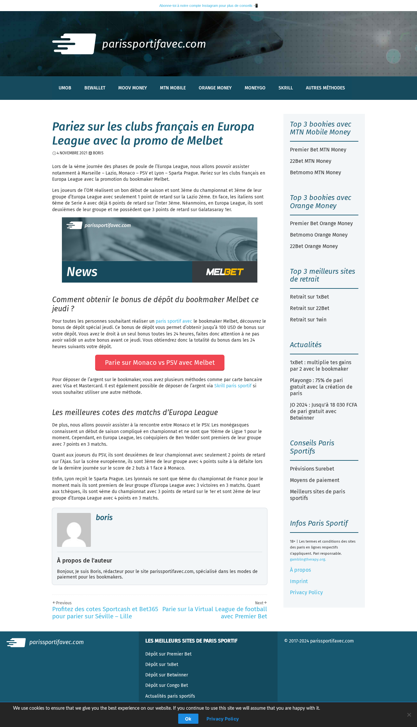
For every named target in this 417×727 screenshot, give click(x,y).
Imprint (299, 581)
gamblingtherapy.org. (308, 559)
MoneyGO (255, 88)
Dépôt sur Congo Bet (166, 685)
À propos (300, 570)
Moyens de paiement (314, 480)
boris (104, 517)
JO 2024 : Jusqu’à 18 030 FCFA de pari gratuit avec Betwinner (323, 411)
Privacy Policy (306, 592)
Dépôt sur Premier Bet (168, 654)
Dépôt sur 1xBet (161, 664)
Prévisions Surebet (312, 469)
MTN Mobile (173, 88)
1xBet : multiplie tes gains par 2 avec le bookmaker (320, 365)
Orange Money (215, 88)
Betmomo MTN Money (315, 172)
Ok (188, 718)
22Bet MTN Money (310, 161)
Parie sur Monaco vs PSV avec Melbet (160, 362)
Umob (65, 88)
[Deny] (409, 714)
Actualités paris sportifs (170, 696)
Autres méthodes (325, 88)
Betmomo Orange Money (319, 235)
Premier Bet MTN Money (318, 150)
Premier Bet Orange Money (321, 223)
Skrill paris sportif (233, 386)
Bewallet (94, 88)
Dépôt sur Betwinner (166, 675)
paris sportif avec (174, 321)
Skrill (286, 88)
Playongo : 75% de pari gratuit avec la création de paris (321, 386)
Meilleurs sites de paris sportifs (317, 494)
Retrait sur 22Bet (309, 308)
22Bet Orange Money (314, 246)
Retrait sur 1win (308, 320)
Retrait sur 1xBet (309, 297)
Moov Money (132, 88)
